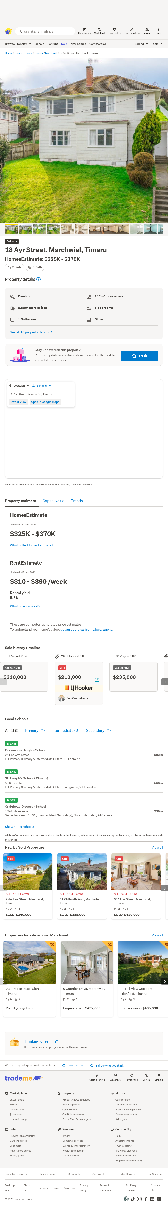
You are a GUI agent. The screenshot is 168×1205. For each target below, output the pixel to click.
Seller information (125, 1155)
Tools (155, 44)
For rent (53, 44)
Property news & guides (76, 1099)
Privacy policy (84, 1188)
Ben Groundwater (77, 698)
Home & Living (18, 1119)
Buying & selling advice (128, 1109)
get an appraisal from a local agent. (86, 629)
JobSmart (15, 1145)
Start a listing (97, 1079)
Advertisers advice (20, 1150)
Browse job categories (22, 1136)
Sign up (147, 33)
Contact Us (155, 1188)
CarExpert (98, 1174)
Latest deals (17, 1099)
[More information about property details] (38, 279)
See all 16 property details (29, 332)
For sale (39, 44)
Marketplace (18, 1093)
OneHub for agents (73, 1114)
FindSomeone (155, 1174)
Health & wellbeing (73, 1150)
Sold (64, 44)
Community (123, 1129)
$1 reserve (16, 1114)
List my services (71, 1155)
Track (142, 356)
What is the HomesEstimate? (31, 545)
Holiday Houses (126, 1174)
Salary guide (17, 1155)
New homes (78, 44)
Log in (157, 33)
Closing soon (17, 1109)
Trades (66, 1136)
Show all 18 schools (20, 826)
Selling (140, 44)
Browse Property (16, 44)
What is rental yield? (25, 606)
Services (68, 1129)
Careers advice (18, 1140)
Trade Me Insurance (16, 1174)
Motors (120, 1093)
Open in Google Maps (45, 402)
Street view (18, 402)
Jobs (13, 1129)
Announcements (124, 1140)
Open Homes (69, 1109)
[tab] (18, 386)
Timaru (38, 53)
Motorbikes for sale (126, 1104)
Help (118, 1136)
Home (8, 53)
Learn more (75, 1065)
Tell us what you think (109, 1065)
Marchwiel (51, 53)
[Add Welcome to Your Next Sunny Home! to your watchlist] (107, 946)
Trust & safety (123, 1145)
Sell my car (121, 1119)
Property (19, 53)
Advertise (69, 1188)
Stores (13, 1104)
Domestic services (72, 1140)
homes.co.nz (47, 1174)
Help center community (128, 1160)
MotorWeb (74, 1174)
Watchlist (115, 1079)
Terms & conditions (105, 1188)
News (56, 1188)
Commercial (97, 44)
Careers (43, 1188)
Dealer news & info (126, 1114)
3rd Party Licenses (126, 1150)
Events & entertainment (76, 1145)
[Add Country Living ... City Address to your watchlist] (50, 946)
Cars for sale (122, 1099)
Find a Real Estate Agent (76, 1119)
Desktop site (10, 1188)
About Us (27, 1188)
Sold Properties (71, 1104)
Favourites (132, 1079)
